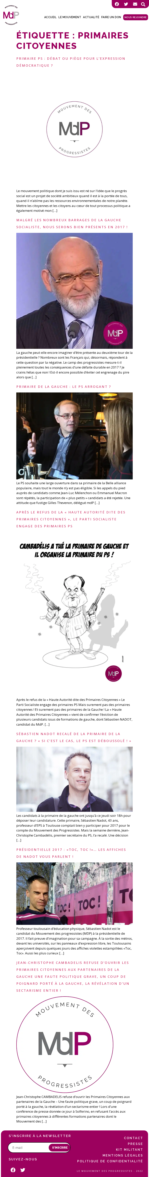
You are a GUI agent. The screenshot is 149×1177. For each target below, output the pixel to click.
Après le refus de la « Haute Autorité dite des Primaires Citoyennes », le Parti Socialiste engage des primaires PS (71, 519)
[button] (143, 4)
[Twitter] (126, 4)
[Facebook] (117, 4)
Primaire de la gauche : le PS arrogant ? (63, 386)
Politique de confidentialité (110, 1161)
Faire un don (111, 17)
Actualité (91, 17)
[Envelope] (135, 4)
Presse (135, 1144)
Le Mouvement (69, 17)
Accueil (50, 17)
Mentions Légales (123, 1155)
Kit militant (129, 1149)
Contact (133, 1138)
